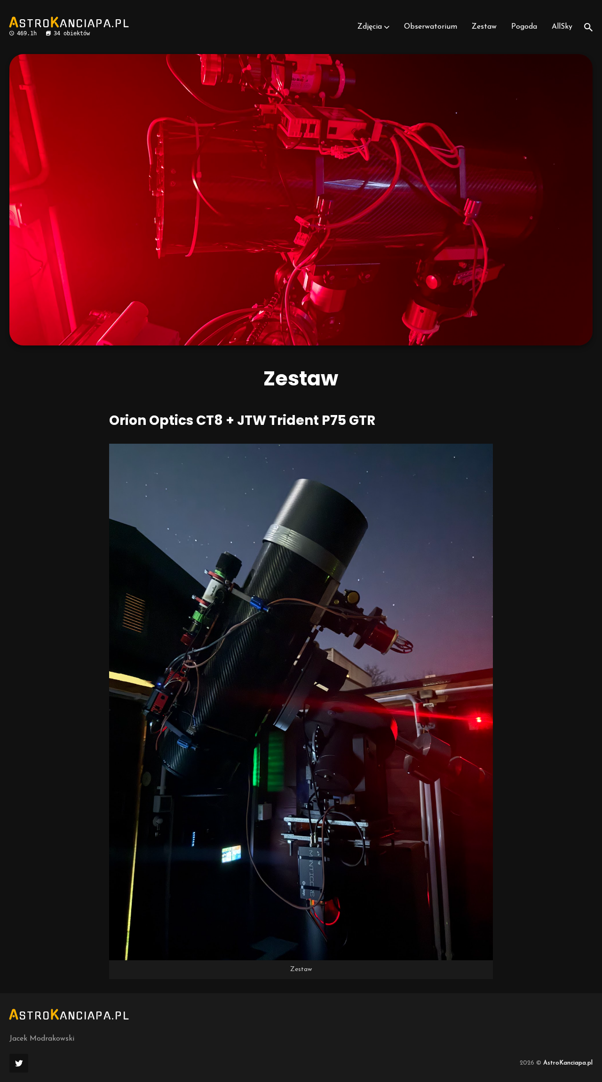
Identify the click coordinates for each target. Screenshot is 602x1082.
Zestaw (484, 27)
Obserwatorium (430, 27)
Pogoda (524, 27)
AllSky (562, 27)
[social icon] (18, 1063)
